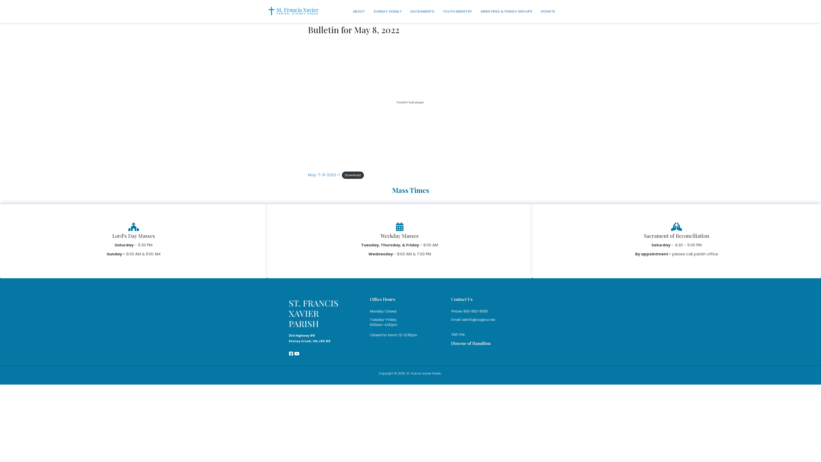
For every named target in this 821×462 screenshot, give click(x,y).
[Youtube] (296, 353)
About (359, 11)
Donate (548, 11)
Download (353, 175)
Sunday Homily (388, 11)
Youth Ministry (457, 11)
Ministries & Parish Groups (506, 11)
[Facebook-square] (291, 353)
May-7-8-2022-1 (324, 175)
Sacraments (422, 11)
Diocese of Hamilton (471, 343)
